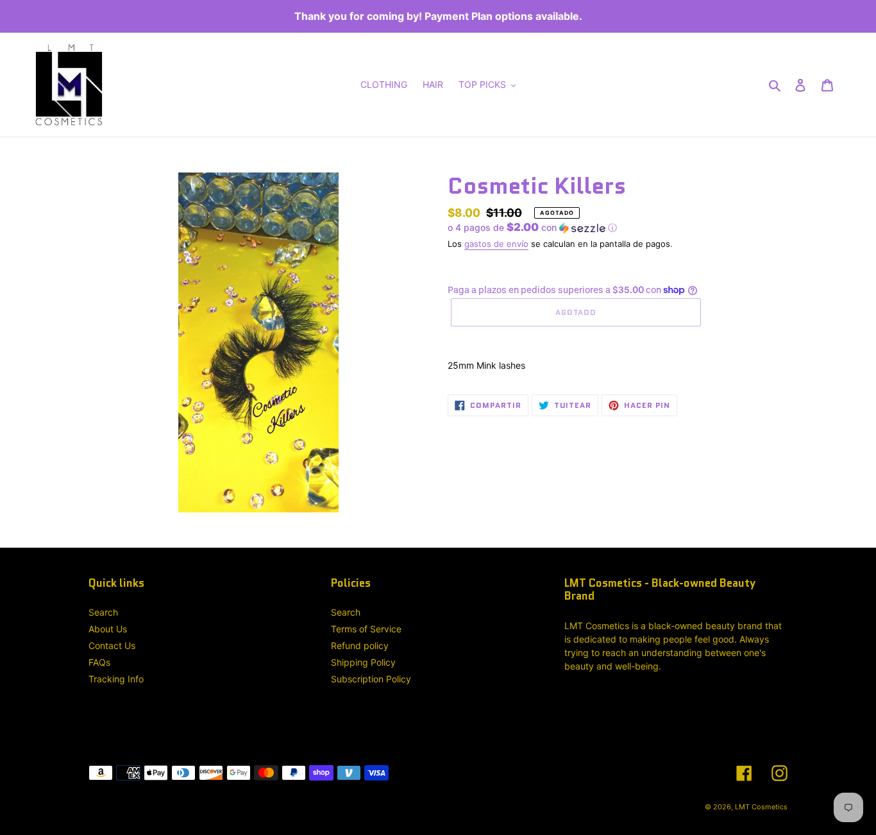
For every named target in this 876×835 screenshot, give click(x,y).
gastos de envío (496, 244)
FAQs (99, 662)
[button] (532, 227)
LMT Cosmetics (761, 806)
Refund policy (360, 645)
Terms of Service (366, 628)
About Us (107, 628)
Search (103, 612)
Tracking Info (116, 678)
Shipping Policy (363, 662)
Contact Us (111, 645)
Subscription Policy (371, 678)
